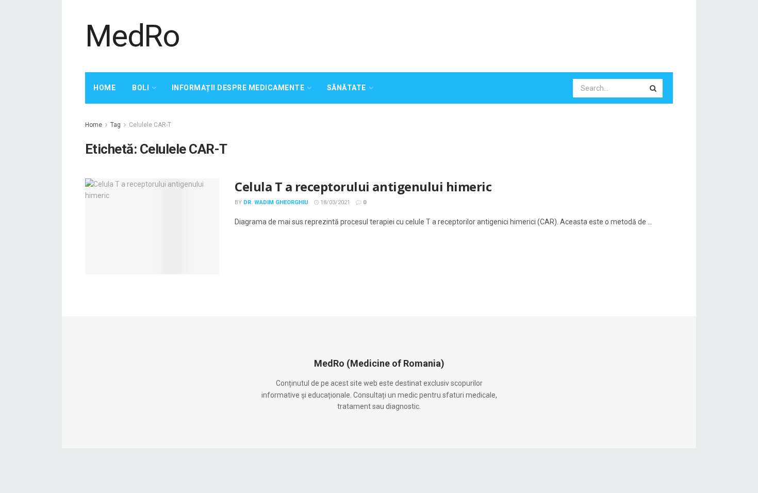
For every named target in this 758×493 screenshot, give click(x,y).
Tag (115, 124)
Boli (140, 88)
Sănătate (346, 88)
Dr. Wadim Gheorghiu (275, 202)
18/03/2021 (334, 202)
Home (104, 88)
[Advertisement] (485, 34)
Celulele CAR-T (150, 124)
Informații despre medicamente (238, 88)
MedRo (132, 36)
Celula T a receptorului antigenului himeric (363, 186)
